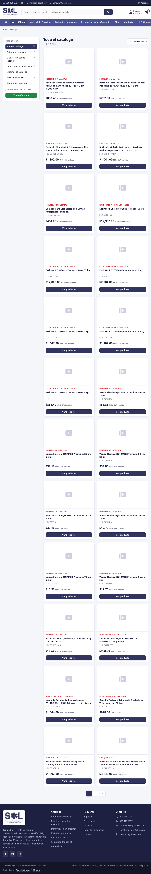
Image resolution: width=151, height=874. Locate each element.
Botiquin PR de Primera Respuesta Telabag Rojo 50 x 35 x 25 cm (65, 763)
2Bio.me (36, 870)
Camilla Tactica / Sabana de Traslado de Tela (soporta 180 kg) (121, 701)
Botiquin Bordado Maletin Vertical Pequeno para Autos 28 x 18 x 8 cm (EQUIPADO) (65, 85)
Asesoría (144, 2)
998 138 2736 (126, 816)
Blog (117, 22)
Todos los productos (93, 830)
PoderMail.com (23, 870)
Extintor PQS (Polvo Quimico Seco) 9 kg (120, 270)
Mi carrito (88, 825)
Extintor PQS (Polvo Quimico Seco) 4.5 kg (121, 331)
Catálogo (13, 29)
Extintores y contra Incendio (95, 22)
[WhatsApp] (19, 854)
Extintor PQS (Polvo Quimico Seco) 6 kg (67, 331)
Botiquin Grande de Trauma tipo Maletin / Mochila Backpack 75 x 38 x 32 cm (122, 763)
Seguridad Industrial (21, 82)
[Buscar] (108, 12)
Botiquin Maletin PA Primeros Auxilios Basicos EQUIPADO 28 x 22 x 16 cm (120, 149)
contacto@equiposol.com (132, 825)
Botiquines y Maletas (66, 22)
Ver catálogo (18, 22)
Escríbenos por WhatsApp (132, 830)
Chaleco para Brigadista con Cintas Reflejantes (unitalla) (65, 210)
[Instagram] (12, 854)
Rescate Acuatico (21, 77)
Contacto (128, 22)
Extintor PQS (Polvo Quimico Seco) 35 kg (68, 270)
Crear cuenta (89, 821)
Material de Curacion (40, 22)
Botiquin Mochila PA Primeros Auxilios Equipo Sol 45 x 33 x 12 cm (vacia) (67, 149)
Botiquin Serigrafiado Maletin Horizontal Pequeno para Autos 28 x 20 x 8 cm (122, 84)
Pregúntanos (22, 95)
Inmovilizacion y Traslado (21, 66)
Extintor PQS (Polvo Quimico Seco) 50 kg (121, 208)
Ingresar (87, 816)
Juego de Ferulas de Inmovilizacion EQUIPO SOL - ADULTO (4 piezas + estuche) (69, 701)
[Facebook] (5, 854)
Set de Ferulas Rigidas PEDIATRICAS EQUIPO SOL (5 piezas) (119, 640)
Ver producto (69, 105)
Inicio (5, 29)
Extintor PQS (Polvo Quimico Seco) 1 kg (67, 392)
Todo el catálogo (21, 46)
